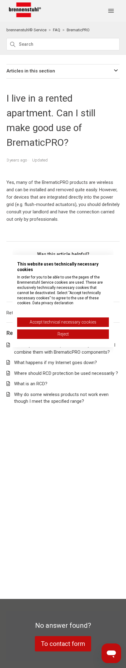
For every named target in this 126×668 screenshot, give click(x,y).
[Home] (23, 15)
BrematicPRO (78, 30)
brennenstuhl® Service (26, 30)
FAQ (56, 30)
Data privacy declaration (52, 303)
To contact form (63, 643)
